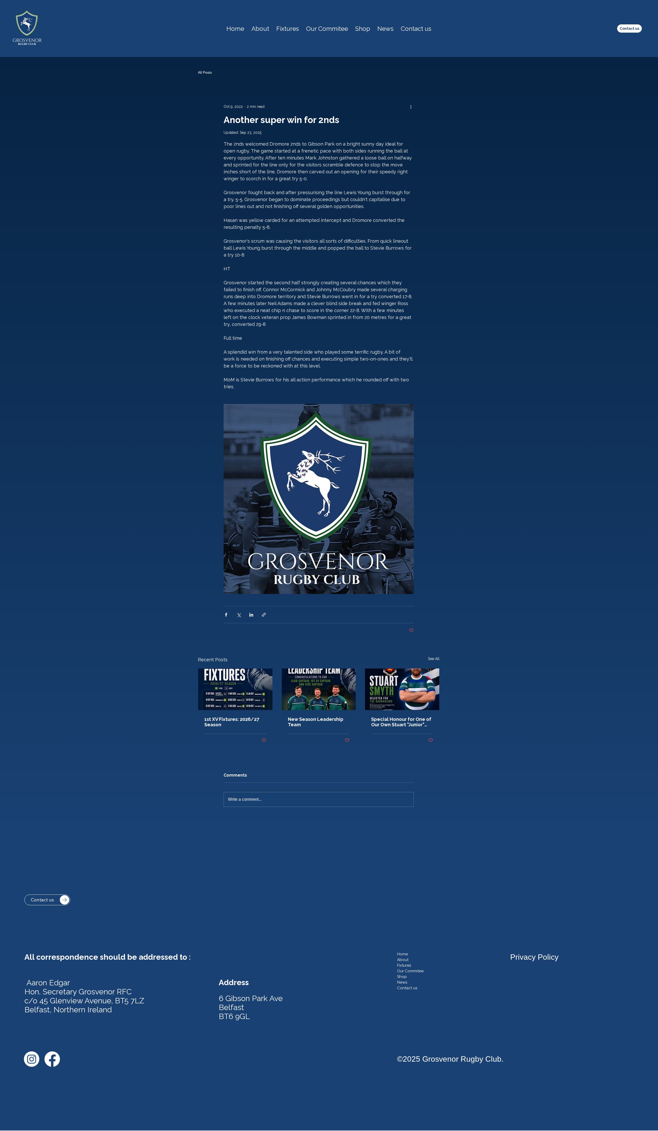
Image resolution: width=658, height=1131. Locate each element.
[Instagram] (31, 1059)
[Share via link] (263, 614)
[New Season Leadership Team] (319, 689)
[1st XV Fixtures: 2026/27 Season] (235, 689)
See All (434, 659)
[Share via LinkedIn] (251, 614)
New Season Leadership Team (315, 722)
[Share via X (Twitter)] (238, 614)
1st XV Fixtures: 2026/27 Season (231, 722)
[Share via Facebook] (226, 614)
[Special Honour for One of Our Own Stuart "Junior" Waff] (402, 689)
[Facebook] (52, 1059)
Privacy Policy (534, 957)
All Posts (205, 72)
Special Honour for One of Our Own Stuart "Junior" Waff (401, 722)
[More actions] (411, 106)
